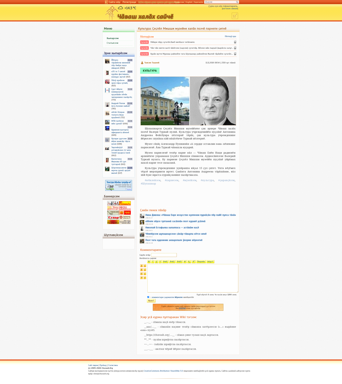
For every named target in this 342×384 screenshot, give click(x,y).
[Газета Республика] (113, 223)
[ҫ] (144, 274)
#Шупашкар (148, 183)
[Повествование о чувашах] (113, 204)
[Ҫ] (141, 274)
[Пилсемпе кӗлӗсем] (113, 214)
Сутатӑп (144, 42)
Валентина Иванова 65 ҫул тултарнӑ (118, 162)
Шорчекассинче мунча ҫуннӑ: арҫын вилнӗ (120, 170)
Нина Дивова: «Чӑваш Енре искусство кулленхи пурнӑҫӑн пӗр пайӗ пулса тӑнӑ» (190, 214)
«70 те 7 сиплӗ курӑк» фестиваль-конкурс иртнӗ (120, 74)
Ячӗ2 (172, 261)
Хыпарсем (113, 38)
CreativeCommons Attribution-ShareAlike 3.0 (163, 371)
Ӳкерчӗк (201, 261)
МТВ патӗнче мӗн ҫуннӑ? (117, 122)
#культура (207, 180)
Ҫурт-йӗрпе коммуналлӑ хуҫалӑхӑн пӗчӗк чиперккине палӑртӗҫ (121, 93)
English (189, 2)
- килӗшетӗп (172, 297)
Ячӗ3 (179, 261)
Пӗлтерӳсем (147, 36)
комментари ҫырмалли (167, 297)
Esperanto (198, 2)
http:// (210, 261)
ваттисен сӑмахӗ (230, 8)
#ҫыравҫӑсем (226, 180)
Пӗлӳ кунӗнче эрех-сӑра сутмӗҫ (119, 81)
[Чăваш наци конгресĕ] (125, 214)
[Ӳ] (141, 278)
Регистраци (129, 2)
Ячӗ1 (165, 261)
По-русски (179, 2)
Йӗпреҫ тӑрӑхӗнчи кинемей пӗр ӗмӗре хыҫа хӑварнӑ (120, 64)
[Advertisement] (188, 197)
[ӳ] (144, 278)
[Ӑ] (141, 266)
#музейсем (190, 180)
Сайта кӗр (114, 2)
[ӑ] (144, 266)
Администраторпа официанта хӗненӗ (120, 131)
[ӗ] (144, 270)
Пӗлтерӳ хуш (230, 36)
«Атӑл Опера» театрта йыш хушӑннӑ (118, 115)
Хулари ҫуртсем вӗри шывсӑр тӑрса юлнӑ (120, 141)
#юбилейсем (152, 180)
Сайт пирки (93, 365)
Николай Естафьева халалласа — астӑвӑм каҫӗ (172, 227)
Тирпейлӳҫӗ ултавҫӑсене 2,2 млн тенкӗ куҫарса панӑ (121, 150)
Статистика (113, 365)
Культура (150, 70)
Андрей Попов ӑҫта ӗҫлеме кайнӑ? (120, 104)
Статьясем (112, 43)
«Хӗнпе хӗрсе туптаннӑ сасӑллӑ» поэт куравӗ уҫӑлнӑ (175, 221)
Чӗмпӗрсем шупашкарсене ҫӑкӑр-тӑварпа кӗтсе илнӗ (176, 233)
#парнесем (171, 180)
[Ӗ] (141, 270)
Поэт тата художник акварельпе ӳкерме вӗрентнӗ (174, 240)
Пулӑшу (103, 365)
